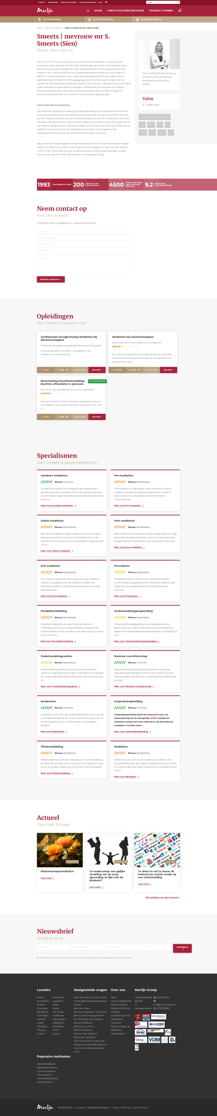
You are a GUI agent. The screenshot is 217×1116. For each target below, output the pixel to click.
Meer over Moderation (53, 731)
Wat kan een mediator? (86, 1033)
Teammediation (45, 1082)
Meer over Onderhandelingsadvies (59, 686)
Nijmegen (42, 1026)
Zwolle (56, 1033)
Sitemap (126, 1107)
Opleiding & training (161, 10)
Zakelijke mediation (47, 1067)
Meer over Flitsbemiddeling (55, 773)
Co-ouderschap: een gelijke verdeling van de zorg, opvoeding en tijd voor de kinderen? (107, 876)
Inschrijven (182, 947)
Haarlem (41, 1019)
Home (39, 28)
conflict (77, 80)
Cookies (80, 1107)
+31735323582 (163, 1008)
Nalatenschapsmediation (57, 871)
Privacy (115, 1107)
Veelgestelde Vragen (87, 2)
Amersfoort (59, 997)
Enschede (42, 1008)
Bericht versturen (50, 279)
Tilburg (41, 1030)
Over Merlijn (53, 2)
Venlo (56, 1030)
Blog (101, 2)
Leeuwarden (59, 1019)
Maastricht (58, 1023)
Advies (98, 10)
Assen (56, 1004)
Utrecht (41, 1033)
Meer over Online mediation (56, 551)
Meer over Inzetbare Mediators (57, 505)
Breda (56, 1008)
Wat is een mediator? (85, 1037)
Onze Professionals (69, 2)
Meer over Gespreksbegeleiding (131, 731)
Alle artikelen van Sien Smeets (162, 897)
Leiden (40, 1023)
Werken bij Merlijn (120, 1008)
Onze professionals (121, 1001)
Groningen (43, 1015)
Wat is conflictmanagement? (89, 1015)
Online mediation (46, 1071)
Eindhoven (58, 1015)
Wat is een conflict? (84, 1026)
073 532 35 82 (162, 997)
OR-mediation (44, 1075)
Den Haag (58, 1012)
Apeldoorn (58, 1001)
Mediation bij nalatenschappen (133, 336)
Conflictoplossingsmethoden (125, 10)
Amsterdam (43, 1001)
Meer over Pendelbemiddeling (57, 641)
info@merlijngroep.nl (165, 1004)
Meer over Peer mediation (128, 547)
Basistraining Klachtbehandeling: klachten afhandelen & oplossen (63, 382)
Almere (40, 997)
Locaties (115, 1012)
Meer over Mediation (125, 777)
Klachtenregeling (120, 1026)
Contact (41, 2)
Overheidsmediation (48, 1078)
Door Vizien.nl (140, 1107)
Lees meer (96, 370)
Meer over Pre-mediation (127, 505)
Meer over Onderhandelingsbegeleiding (135, 641)
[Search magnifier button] (178, 2)
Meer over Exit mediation (54, 596)
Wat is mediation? (83, 1030)
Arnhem (41, 1004)
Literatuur (116, 1023)
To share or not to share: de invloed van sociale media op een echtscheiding (157, 874)
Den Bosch (42, 1012)
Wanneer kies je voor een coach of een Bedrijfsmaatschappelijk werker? (90, 1001)
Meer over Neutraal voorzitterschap (133, 686)
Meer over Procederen (126, 596)
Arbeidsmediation (46, 1064)
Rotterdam (58, 1026)
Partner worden (119, 1004)
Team (114, 997)
